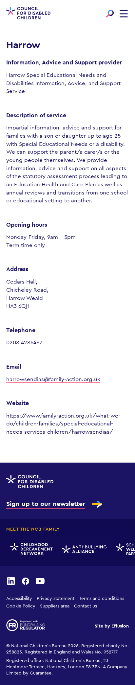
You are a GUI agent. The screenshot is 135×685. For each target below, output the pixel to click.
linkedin (11, 581)
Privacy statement (55, 598)
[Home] (28, 14)
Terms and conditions (101, 598)
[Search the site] (110, 13)
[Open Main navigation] (123, 13)
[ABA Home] (83, 549)
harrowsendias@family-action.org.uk (53, 379)
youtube (40, 581)
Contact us (85, 606)
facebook (25, 581)
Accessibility (19, 598)
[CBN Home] (30, 549)
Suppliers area (54, 606)
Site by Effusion (112, 626)
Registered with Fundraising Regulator (25, 625)
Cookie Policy (20, 606)
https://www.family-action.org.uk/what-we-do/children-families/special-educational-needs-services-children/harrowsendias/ (63, 424)
